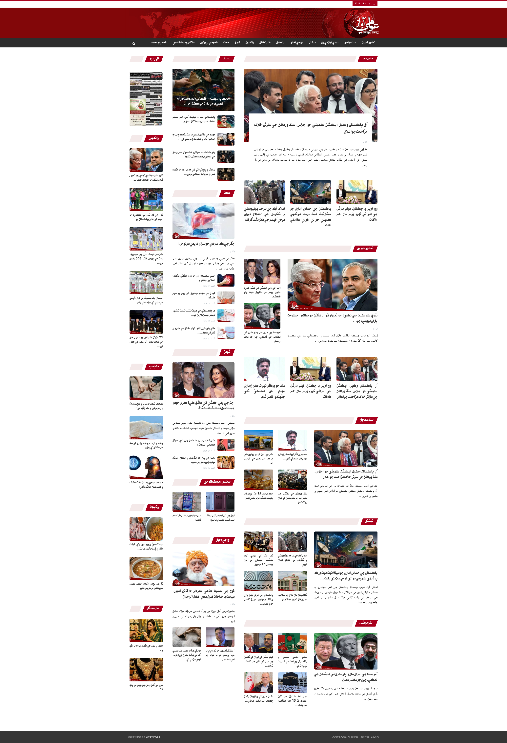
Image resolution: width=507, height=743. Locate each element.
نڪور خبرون (368, 43)
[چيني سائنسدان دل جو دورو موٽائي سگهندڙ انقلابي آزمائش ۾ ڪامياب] (225, 280)
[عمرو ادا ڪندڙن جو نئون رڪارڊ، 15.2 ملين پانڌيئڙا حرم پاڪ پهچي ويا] (292, 682)
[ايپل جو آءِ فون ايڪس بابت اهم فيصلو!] (186, 502)
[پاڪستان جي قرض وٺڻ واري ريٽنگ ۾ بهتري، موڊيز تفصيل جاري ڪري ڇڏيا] (258, 581)
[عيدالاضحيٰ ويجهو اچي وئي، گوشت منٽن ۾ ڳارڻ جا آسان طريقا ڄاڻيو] (146, 529)
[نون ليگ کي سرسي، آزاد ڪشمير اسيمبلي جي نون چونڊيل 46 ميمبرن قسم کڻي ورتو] (258, 542)
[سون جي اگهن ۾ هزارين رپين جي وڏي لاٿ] (146, 669)
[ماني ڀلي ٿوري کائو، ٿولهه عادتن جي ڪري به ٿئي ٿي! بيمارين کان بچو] (225, 333)
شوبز (237, 43)
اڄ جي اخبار (297, 43)
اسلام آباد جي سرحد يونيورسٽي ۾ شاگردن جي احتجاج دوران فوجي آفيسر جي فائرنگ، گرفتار (264, 215)
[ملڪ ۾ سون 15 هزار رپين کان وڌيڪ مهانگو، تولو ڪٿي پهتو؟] (258, 480)
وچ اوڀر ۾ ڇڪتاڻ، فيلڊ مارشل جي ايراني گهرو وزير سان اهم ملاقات (356, 215)
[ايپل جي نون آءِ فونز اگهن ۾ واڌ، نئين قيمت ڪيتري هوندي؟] (220, 502)
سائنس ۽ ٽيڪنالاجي (183, 43)
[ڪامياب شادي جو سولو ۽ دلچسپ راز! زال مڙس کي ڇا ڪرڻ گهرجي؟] (146, 388)
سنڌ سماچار (350, 43)
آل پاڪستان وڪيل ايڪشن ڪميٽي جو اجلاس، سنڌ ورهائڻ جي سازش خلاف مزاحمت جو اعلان (356, 392)
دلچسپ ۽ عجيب (159, 43)
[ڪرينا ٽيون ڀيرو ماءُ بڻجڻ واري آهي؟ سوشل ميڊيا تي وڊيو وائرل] (225, 445)
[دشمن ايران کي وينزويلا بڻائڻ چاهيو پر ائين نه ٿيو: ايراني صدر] (258, 682)
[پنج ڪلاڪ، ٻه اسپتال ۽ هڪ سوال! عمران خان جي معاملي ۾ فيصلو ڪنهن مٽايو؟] (225, 157)
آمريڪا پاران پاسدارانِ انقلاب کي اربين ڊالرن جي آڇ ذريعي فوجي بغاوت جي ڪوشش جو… (203, 101)
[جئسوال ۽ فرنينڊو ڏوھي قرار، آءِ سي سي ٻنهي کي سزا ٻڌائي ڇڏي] (146, 282)
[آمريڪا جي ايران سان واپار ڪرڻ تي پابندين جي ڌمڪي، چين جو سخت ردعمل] (262, 316)
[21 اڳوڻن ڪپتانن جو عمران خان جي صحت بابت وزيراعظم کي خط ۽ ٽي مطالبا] (146, 322)
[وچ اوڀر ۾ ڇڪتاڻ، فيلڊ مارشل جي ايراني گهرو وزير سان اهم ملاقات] (356, 192)
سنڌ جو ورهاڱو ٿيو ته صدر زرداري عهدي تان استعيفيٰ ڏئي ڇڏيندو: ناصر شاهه (264, 392)
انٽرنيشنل (265, 43)
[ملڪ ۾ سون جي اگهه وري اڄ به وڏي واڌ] (146, 630)
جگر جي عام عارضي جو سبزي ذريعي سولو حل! (206, 244)
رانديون (250, 43)
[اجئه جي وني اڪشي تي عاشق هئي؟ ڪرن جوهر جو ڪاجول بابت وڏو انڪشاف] (203, 380)
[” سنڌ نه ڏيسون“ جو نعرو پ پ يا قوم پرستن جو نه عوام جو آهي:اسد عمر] (220, 637)
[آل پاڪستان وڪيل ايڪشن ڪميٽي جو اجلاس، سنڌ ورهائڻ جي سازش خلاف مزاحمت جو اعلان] (310, 105)
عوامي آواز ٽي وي (330, 43)
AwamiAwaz (153, 736)
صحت (226, 43)
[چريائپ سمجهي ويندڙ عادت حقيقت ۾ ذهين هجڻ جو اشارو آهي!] (146, 467)
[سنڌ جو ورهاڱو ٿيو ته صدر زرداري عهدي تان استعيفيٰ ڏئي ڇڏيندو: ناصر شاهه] (264, 369)
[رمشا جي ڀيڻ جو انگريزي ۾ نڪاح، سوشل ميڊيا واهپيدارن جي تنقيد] (225, 462)
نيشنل (312, 43)
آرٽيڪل (280, 43)
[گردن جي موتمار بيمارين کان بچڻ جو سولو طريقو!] (225, 297)
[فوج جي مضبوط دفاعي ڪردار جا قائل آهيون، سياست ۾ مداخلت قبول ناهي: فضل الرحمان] (203, 568)
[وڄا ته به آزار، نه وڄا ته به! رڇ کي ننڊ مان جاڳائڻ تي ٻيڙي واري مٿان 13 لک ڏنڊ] (146, 427)
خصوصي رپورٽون (209, 43)
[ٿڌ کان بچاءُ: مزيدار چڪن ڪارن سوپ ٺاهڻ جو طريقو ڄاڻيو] (146, 568)
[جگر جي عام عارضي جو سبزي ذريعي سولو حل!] (203, 221)
